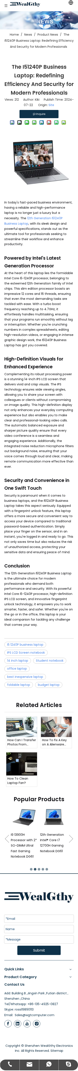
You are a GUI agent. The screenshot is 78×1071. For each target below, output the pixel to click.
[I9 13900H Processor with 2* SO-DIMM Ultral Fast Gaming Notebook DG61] (24, 817)
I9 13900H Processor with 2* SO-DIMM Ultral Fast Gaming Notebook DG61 (24, 846)
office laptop (17, 668)
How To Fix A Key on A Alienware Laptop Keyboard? (55, 742)
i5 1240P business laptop (25, 644)
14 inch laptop (17, 660)
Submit (39, 950)
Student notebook (49, 660)
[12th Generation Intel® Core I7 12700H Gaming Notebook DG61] (53, 817)
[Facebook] (8, 1023)
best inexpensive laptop (25, 677)
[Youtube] (27, 1023)
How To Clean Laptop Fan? (17, 781)
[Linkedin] (17, 1023)
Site (51, 105)
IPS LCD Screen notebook (26, 652)
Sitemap (56, 1051)
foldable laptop (18, 685)
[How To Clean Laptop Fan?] (21, 763)
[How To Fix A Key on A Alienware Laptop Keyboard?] (56, 727)
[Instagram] (36, 1023)
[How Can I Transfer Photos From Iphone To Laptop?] (21, 727)
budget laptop (49, 685)
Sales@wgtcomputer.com (34, 1015)
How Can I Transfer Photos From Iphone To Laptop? (21, 742)
